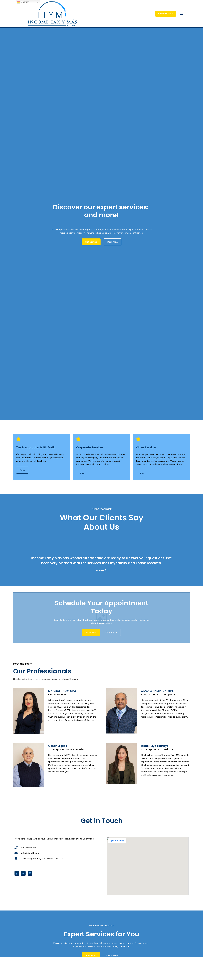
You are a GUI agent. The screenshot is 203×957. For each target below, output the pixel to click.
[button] (181, 13)
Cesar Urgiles (57, 746)
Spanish (24, 2)
